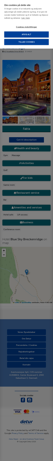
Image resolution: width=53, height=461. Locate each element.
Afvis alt (26, 34)
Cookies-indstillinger (26, 27)
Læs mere (25, 18)
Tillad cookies (26, 42)
